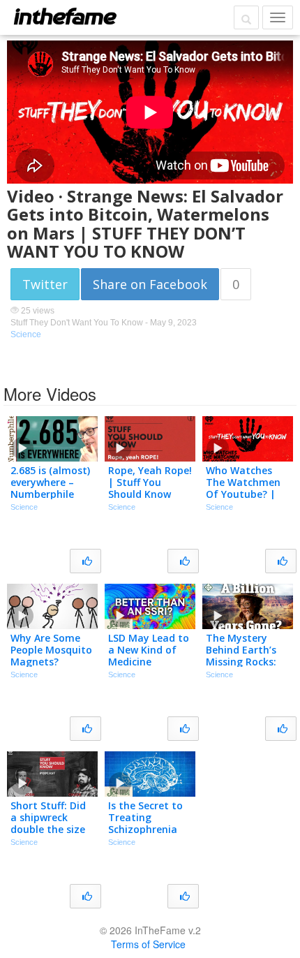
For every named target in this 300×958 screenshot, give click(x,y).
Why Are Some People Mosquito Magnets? (51, 649)
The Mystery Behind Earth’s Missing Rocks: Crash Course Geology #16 (241, 661)
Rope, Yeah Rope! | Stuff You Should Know (150, 482)
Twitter (45, 284)
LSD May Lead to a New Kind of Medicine (148, 649)
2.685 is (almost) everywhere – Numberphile (50, 482)
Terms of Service (148, 944)
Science (25, 334)
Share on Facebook (150, 284)
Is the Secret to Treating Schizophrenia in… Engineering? (149, 823)
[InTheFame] (64, 16)
